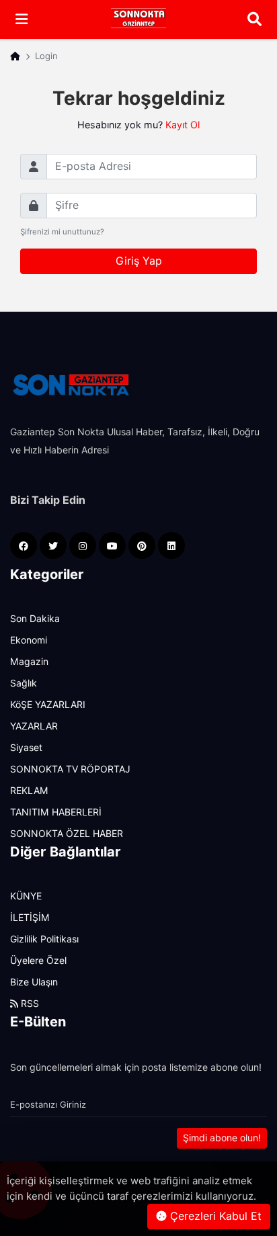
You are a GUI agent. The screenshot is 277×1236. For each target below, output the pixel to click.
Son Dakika (35, 618)
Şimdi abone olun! (222, 1138)
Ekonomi (28, 640)
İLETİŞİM (30, 917)
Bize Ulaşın (34, 982)
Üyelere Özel (38, 960)
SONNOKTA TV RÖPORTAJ (70, 769)
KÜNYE (26, 896)
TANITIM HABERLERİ (56, 812)
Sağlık (23, 683)
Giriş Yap (139, 261)
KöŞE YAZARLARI (47, 704)
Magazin (29, 661)
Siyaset (26, 747)
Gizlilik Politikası (44, 939)
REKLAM (29, 790)
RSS (28, 1003)
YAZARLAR (34, 726)
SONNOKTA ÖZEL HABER (66, 833)
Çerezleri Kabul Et (214, 1216)
